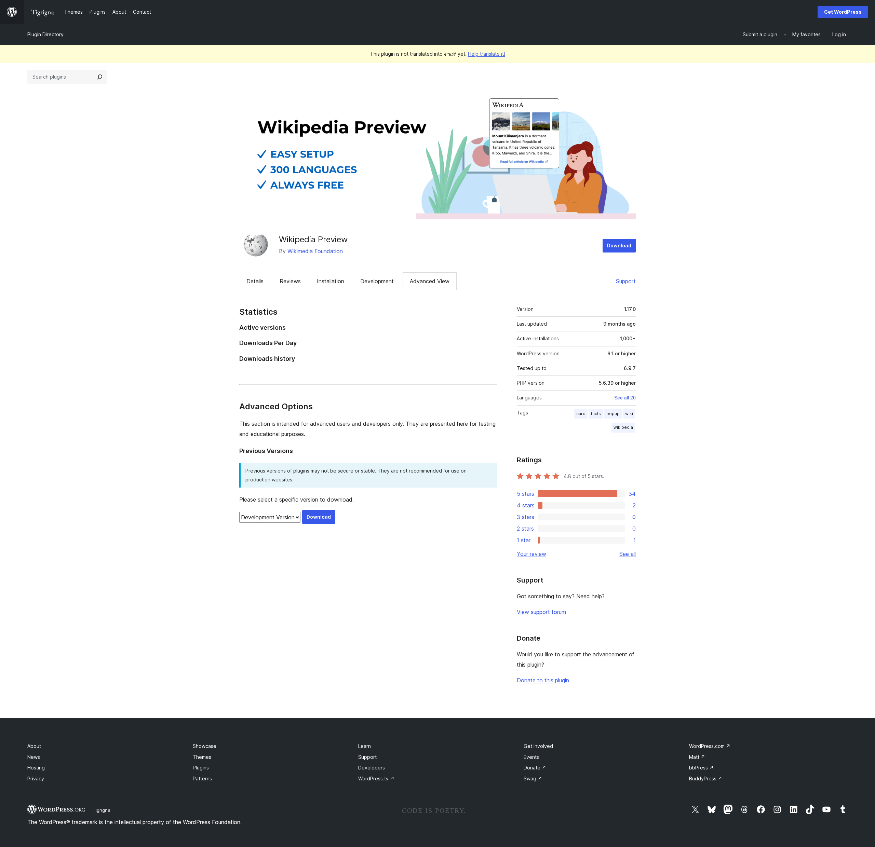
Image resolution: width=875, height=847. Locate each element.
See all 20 (625, 397)
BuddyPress (705, 778)
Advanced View (429, 281)
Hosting (36, 767)
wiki (629, 413)
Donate (535, 767)
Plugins (201, 767)
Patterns (202, 778)
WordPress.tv (376, 778)
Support (626, 281)
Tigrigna (101, 810)
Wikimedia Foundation (315, 251)
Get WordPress (843, 12)
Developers (371, 767)
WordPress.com (709, 746)
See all (627, 553)
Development (377, 281)
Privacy (35, 778)
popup (613, 413)
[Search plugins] (100, 77)
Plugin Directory (45, 34)
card (580, 413)
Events (531, 757)
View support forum (541, 612)
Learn (364, 746)
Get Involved (538, 746)
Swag (533, 778)
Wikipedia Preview (313, 239)
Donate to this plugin (543, 680)
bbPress (701, 767)
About (34, 746)
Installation (330, 281)
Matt (697, 757)
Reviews (290, 281)
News (33, 757)
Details (255, 281)
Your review (531, 553)
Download (619, 245)
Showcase (204, 746)
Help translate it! (486, 54)
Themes (202, 757)
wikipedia (623, 427)
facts (596, 413)
